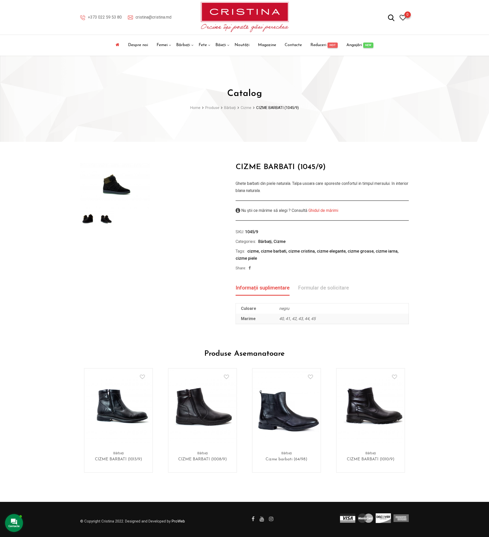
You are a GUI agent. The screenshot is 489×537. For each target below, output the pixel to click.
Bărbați (183, 45)
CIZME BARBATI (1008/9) (202, 459)
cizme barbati (273, 251)
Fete (203, 45)
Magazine (267, 45)
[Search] (391, 17)
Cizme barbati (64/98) (286, 459)
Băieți (220, 45)
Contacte (293, 45)
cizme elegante (331, 251)
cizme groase (361, 251)
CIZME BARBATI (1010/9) (371, 459)
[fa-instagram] (271, 519)
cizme (253, 251)
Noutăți (242, 45)
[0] (403, 17)
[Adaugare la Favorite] (142, 377)
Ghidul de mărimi (322, 210)
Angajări (358, 45)
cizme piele (246, 258)
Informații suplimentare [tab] (263, 288)
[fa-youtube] (262, 519)
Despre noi (138, 45)
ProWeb (178, 521)
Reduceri (323, 45)
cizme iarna (387, 251)
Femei (162, 45)
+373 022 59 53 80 (105, 17)
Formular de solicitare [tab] (323, 288)
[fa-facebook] (250, 268)
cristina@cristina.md (153, 17)
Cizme (280, 241)
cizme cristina (301, 251)
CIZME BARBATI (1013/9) (118, 459)
